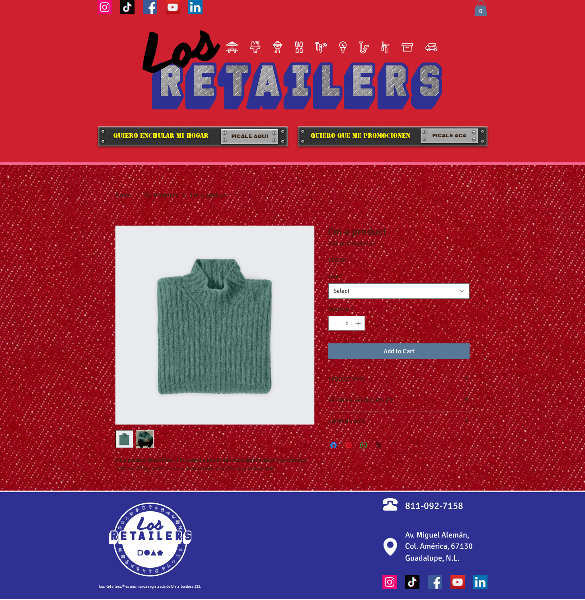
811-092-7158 (434, 506)
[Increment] (359, 323)
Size (335, 276)
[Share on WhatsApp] (364, 445)
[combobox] (399, 291)
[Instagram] (105, 7)
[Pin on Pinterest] (348, 445)
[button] (481, 8)
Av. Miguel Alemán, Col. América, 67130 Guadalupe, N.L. (439, 546)
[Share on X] (379, 445)
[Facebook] (150, 7)
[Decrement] (334, 323)
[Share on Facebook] (333, 445)
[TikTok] (127, 7)
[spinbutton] (346, 323)
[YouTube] (173, 7)
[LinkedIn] (195, 7)
